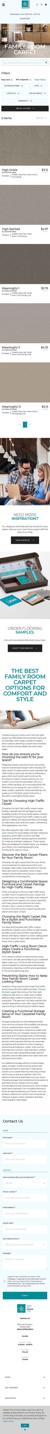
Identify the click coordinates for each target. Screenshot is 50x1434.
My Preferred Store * (11, 1239)
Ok (25, 1425)
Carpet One (6, 28)
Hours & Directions (25, 1329)
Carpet (28, 28)
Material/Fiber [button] (11, 86)
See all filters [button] (23, 108)
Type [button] (36, 86)
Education (10, 1398)
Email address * (9, 1207)
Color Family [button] (35, 93)
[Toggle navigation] (3, 4)
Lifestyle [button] (11, 93)
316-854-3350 (25, 19)
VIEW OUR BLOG (23, 540)
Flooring (18, 28)
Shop (7, 1377)
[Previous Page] (20, 425)
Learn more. (8, 1421)
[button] (37, 4)
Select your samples (22, 648)
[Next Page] (30, 425)
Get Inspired (11, 1388)
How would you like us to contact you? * (19, 1177)
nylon (4, 833)
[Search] (46, 63)
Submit (25, 1295)
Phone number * (9, 1192)
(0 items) (46, 4)
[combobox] (22, 63)
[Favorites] (41, 4)
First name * (8, 1137)
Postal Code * (8, 1223)
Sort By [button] (39, 118)
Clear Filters (40, 80)
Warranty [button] (23, 101)
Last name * (7, 1153)
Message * (7, 1253)
